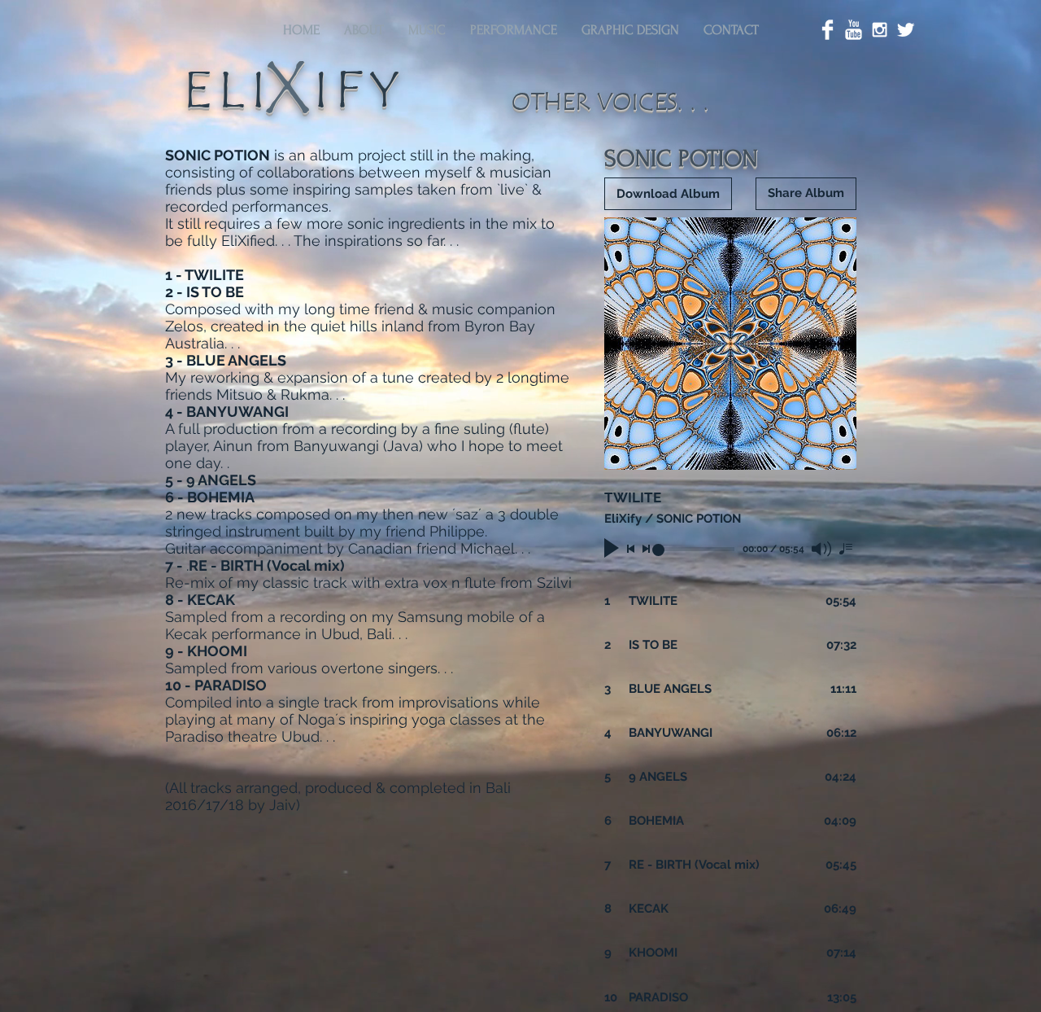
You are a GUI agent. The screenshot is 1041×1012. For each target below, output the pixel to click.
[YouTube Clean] (853, 30)
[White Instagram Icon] (879, 30)
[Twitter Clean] (905, 30)
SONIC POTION (681, 158)
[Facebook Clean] (827, 30)
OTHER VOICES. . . (614, 102)
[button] (364, 30)
